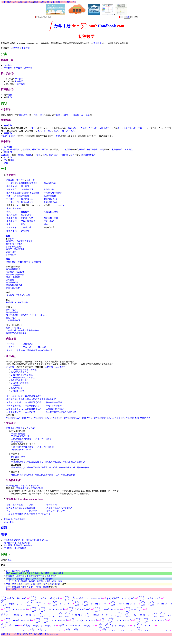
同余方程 (33, 511)
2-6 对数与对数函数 (19, 383)
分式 (56, 131)
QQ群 (57, 584)
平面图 (40, 581)
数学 (36, 2)
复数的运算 (49, 189)
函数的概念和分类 (14, 396)
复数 (38, 155)
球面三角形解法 (68, 475)
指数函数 (26, 149)
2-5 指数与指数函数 (19, 380)
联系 (19, 634)
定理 (11, 522)
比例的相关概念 (51, 212)
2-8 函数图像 (16, 388)
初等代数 (10, 180)
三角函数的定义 (18, 462)
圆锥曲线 (5, 155)
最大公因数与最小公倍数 (17, 508)
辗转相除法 (51, 504)
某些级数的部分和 (14, 285)
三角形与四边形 (18, 433)
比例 (28, 295)
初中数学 (18, 68)
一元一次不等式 (67, 131)
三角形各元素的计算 (20, 436)
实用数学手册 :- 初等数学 (15, 548)
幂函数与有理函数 (33, 396)
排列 (102, 149)
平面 (62, 155)
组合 (56, 155)
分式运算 (10, 295)
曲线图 (32, 581)
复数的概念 (11, 189)
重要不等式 (49, 221)
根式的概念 (11, 215)
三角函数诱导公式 (33, 402)
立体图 (47, 581)
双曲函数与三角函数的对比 (138, 418)
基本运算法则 (50, 183)
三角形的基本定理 (67, 467)
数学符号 (16, 571)
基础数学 (20, 579)
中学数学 (26, 48)
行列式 (119, 149)
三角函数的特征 (13, 406)
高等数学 (97, 43)
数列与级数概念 (13, 193)
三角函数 (129, 149)
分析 (41, 579)
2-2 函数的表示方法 (19, 372)
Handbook (107, 26)
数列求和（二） (28, 199)
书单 (4, 534)
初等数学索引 (20, 519)
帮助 (69, 2)
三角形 (4, 136)
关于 (30, 634)
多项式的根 (28, 344)
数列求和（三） (51, 199)
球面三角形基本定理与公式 (47, 475)
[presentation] (51, 26)
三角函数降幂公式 (33, 409)
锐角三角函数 (130, 128)
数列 (45, 155)
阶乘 (8, 224)
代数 (10, 95)
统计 (58, 115)
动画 (54, 581)
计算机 (46, 587)
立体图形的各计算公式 (21, 449)
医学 (53, 2)
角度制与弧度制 (13, 402)
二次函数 (93, 128)
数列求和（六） (51, 202)
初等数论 (28, 545)
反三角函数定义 (18, 467)
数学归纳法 (11, 231)
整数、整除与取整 (14, 504)
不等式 (82, 149)
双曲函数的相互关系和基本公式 (48, 418)
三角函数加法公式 (54, 406)
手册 (8, 573)
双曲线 (29, 155)
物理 (42, 2)
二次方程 (10, 347)
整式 (50, 131)
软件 (63, 2)
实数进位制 (11, 186)
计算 (58, 2)
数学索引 (8, 519)
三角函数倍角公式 (14, 409)
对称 (58, 136)
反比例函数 (104, 128)
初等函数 (10, 367)
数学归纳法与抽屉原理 (16, 333)
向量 (66, 155)
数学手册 (62, 26)
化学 (47, 2)
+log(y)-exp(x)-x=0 (79, 609)
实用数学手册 (57, 573)
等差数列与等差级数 (30, 193)
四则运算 (23, 115)
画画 (60, 581)
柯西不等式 (92, 149)
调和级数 (25, 196)
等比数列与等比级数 (53, 193)
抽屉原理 (25, 231)
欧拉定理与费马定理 (55, 511)
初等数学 (10, 576)
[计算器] (76, 9)
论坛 (9, 560)
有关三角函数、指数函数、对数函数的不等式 (26, 315)
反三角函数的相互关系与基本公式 (61, 412)
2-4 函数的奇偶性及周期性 (23, 377)
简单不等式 (11, 218)
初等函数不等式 (51, 218)
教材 (52, 584)
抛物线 (21, 155)
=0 (120, 598)
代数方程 (10, 344)
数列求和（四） (13, 202)
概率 (12, 160)
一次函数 (83, 128)
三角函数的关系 (32, 406)
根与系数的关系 (30, 350)
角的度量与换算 (18, 457)
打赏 (74, 2)
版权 (25, 634)
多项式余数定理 (45, 350)
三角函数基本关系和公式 (74, 462)
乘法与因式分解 (13, 208)
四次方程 (42, 347)
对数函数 (36, 149)
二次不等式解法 (28, 221)
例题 (4, 527)
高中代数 (8, 147)
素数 (31, 504)
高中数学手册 (24, 543)
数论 (48, 514)
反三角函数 (60, 367)
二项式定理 (26, 227)
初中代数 (8, 125)
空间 (42, 115)
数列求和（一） (13, 199)
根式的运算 (26, 215)
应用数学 (50, 579)
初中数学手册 (10, 543)
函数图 (24, 581)
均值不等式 (11, 221)
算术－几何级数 (13, 196)
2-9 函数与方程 (17, 391)
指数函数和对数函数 (15, 399)
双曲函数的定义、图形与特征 (19, 418)
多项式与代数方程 (14, 350)
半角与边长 (51, 399)
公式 (12, 239)
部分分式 (25, 212)
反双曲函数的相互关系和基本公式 (109, 418)
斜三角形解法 (83, 467)
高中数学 (28, 68)
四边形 (12, 136)
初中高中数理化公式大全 (37, 540)
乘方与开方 (11, 252)
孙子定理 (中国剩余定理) (17, 514)
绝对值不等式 (27, 218)
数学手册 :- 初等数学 (13, 545)
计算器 (38, 587)
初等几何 (10, 428)
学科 (20, 2)
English (55, 634)
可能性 (65, 115)
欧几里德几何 (12, 486)
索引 (41, 634)
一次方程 (75, 115)
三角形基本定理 (13, 412)
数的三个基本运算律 (15, 249)
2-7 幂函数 (15, 385)
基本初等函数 (13, 149)
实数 (33, 128)
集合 (3, 149)
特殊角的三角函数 (54, 402)
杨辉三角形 (11, 227)
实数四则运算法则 (29, 183)
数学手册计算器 (13, 587)
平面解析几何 (22, 488)
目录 (9, 2)
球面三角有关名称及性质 (22, 475)
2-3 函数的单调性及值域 (22, 375)
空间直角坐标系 (88, 155)
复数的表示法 (27, 189)
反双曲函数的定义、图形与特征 (78, 418)
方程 (140, 128)
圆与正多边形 (17, 441)
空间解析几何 (37, 488)
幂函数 (45, 149)
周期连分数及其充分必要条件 (59, 508)
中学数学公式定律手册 (14, 540)
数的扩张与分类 (13, 183)
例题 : (14, 589)
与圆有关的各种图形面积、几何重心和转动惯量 (32, 447)
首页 (4, 2)
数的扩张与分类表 (14, 244)
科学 (31, 2)
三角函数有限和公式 (55, 409)
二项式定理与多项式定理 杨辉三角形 (22, 330)
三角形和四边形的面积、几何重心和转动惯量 (31, 439)
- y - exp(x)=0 (70, 615)
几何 (10, 97)
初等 (114, 149)
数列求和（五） (28, 202)
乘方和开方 (26, 186)
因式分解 (41, 131)
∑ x (16, 205)
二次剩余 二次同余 (37, 514)
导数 (6, 163)
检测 (8, 589)
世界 (14, 2)
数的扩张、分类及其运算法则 (19, 241)
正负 (88, 115)
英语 (45, 584)
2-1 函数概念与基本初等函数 (24, 369)
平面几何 (8, 133)
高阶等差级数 (50, 196)
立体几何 (8, 157)
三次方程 (27, 347)
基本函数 (72, 128)
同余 (8, 511)
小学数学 (15, 48)
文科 (25, 2)
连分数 (32, 508)
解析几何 (8, 152)
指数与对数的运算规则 (35, 399)
